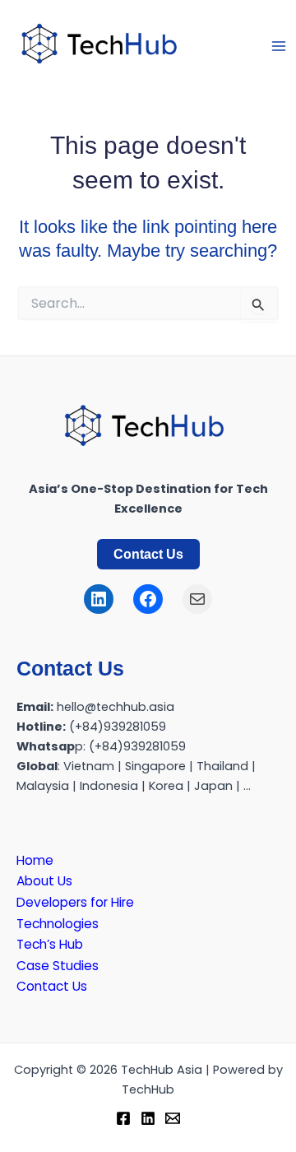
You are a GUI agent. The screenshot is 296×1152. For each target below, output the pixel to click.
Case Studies (57, 965)
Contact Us (148, 553)
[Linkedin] (148, 1118)
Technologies (57, 923)
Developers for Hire (75, 902)
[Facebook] (123, 1118)
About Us (44, 881)
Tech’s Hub (49, 944)
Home (34, 860)
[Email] (172, 1118)
